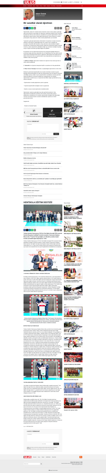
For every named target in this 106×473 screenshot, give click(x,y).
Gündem (24, 5)
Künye (39, 457)
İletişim (43, 457)
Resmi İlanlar (59, 5)
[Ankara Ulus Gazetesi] (29, 2)
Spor (34, 5)
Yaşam (37, 5)
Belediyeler (30, 5)
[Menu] (82, 6)
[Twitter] (27, 28)
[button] (55, 28)
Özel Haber (53, 5)
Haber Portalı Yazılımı (54, 470)
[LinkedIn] (29, 28)
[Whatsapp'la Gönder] (32, 28)
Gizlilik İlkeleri (48, 457)
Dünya (41, 5)
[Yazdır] (35, 28)
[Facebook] (25, 28)
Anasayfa (34, 457)
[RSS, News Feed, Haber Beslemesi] (80, 457)
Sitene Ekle (54, 457)
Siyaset (48, 5)
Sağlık (44, 5)
